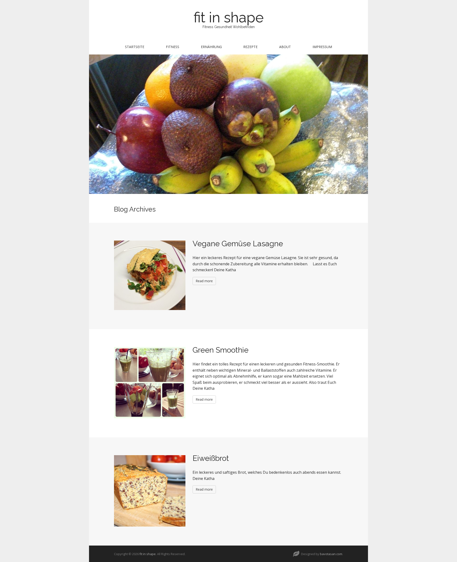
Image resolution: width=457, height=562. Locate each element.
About (285, 46)
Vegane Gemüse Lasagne (238, 243)
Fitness (172, 46)
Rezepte (250, 46)
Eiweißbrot (211, 458)
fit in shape (229, 17)
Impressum (322, 46)
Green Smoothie (220, 349)
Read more (204, 281)
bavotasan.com (331, 554)
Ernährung (211, 46)
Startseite (134, 46)
